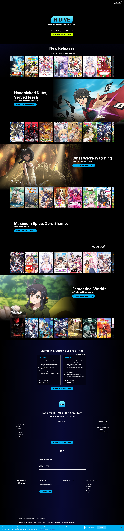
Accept (101, 527)
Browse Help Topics (46, 484)
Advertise (21, 522)
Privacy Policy (41, 529)
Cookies (39, 522)
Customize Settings (90, 527)
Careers (30, 522)
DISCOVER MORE (91, 480)
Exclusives (89, 484)
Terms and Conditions (47, 522)
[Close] (121, 527)
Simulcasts (89, 486)
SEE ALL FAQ (44, 466)
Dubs (87, 488)
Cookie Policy (52, 529)
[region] (62, 528)
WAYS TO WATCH (68, 480)
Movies (88, 491)
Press (25, 522)
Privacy (34, 522)
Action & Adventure (92, 493)
